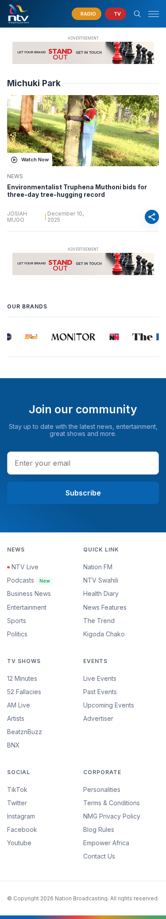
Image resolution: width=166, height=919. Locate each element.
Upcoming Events (108, 705)
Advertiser (98, 718)
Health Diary (101, 593)
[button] (150, 14)
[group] (30, 336)
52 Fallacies (24, 691)
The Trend (99, 620)
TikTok (17, 789)
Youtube (19, 843)
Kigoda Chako (104, 634)
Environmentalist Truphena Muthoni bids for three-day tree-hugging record (77, 191)
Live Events (99, 678)
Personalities (101, 789)
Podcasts (28, 580)
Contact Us (99, 856)
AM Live (18, 705)
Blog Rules (98, 829)
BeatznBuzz (24, 731)
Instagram (21, 816)
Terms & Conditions (111, 803)
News (15, 176)
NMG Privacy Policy (111, 816)
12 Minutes (22, 678)
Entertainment (26, 607)
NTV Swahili (100, 580)
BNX (13, 745)
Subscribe (83, 492)
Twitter (17, 803)
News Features (105, 607)
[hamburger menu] (153, 14)
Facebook (22, 829)
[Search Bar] (137, 14)
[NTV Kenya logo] (18, 14)
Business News (29, 593)
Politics (17, 634)
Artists (15, 718)
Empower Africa (106, 843)
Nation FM (97, 567)
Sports (16, 620)
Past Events (100, 691)
